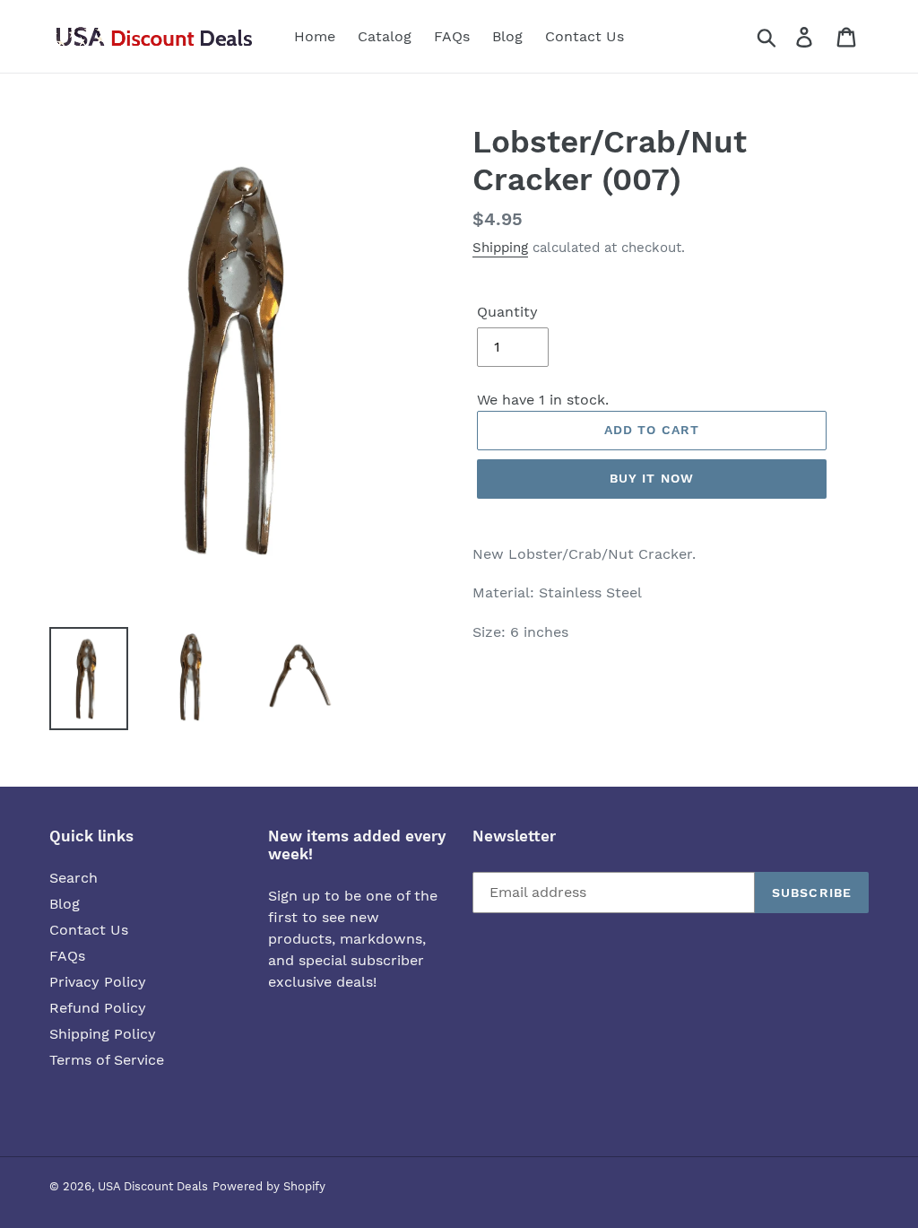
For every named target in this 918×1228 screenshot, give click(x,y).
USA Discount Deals (153, 1186)
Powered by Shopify (268, 1186)
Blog (64, 903)
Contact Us (88, 929)
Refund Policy (97, 1007)
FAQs (67, 955)
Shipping (500, 248)
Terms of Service (106, 1059)
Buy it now (652, 478)
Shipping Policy (102, 1033)
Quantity (507, 311)
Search (73, 877)
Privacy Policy (97, 981)
